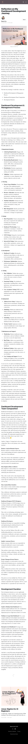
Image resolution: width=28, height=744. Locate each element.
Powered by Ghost (14, 734)
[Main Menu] (26, 2)
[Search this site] (23, 2)
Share (24, 19)
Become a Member (12, 731)
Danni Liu (3, 21)
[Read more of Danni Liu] (3, 18)
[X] (12, 728)
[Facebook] (15, 728)
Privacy (18, 731)
